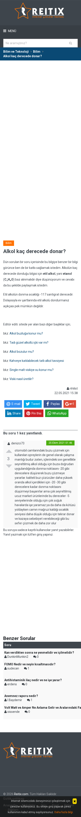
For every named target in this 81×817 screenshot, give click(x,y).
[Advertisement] (40, 103)
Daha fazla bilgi (63, 812)
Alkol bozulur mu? (22, 351)
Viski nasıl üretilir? (21, 379)
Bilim (9, 243)
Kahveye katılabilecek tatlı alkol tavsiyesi (37, 360)
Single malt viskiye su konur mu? (32, 370)
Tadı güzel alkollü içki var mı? (29, 342)
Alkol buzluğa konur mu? (26, 333)
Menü (11, 31)
